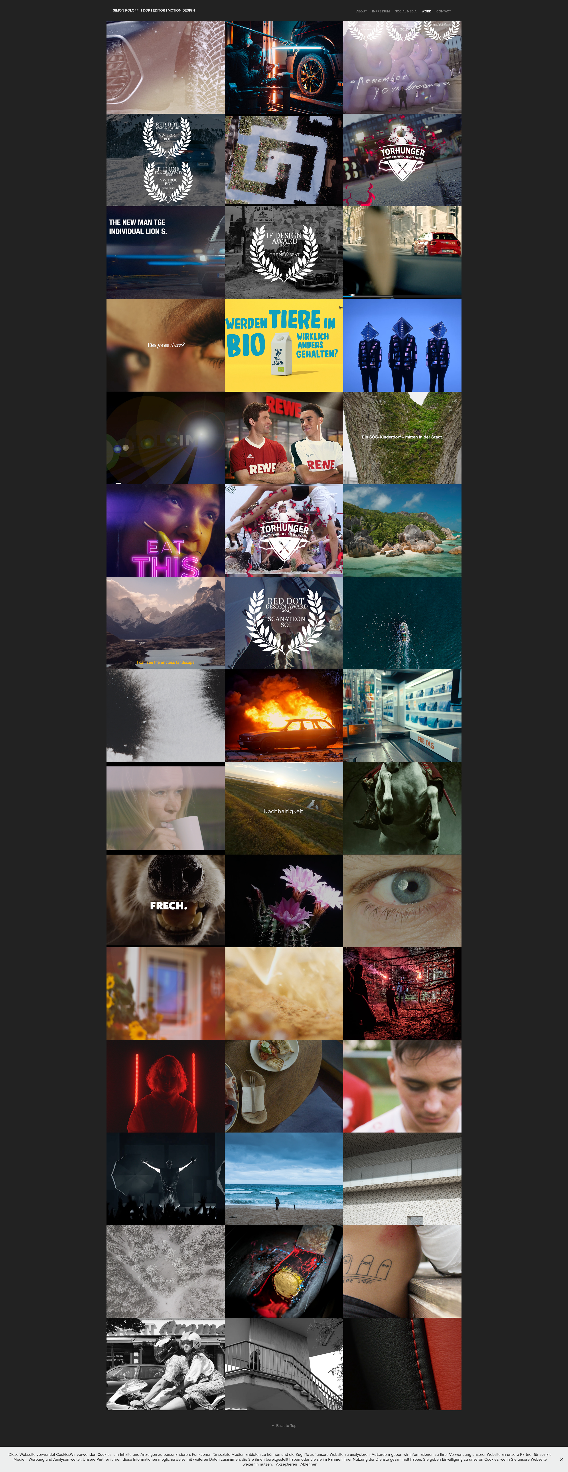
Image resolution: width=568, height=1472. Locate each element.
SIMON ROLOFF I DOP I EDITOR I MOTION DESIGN (154, 10)
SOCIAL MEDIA (405, 11)
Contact (443, 11)
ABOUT (361, 11)
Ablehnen (308, 1464)
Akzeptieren (286, 1464)
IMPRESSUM (381, 11)
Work (426, 11)
